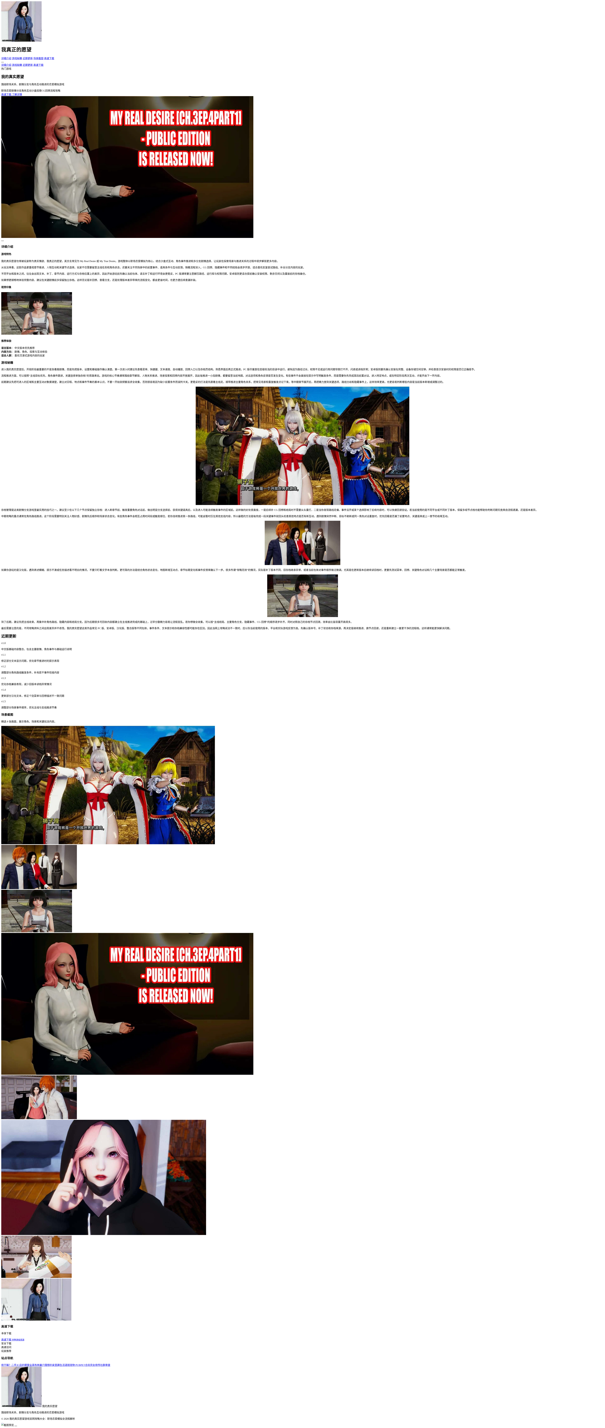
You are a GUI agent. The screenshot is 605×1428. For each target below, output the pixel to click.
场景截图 (38, 58)
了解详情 (17, 94)
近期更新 (28, 58)
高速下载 (49, 58)
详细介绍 (6, 58)
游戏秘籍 (17, 58)
